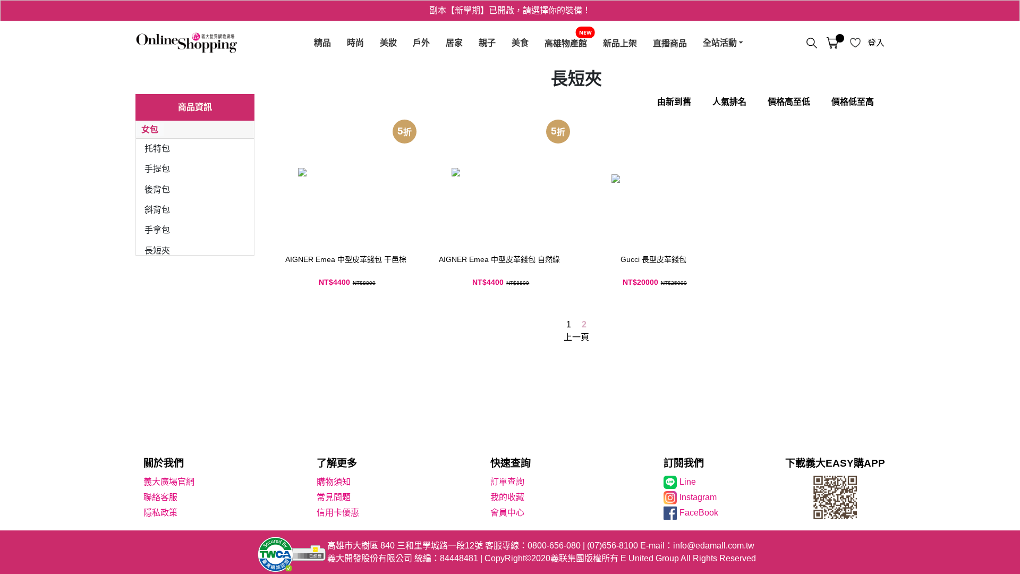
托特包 (157, 148)
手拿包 (157, 229)
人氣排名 (729, 101)
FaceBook (698, 512)
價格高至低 (789, 101)
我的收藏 (507, 497)
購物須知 (334, 481)
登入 (876, 42)
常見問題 (334, 497)
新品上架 (620, 43)
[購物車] (832, 43)
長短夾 (157, 250)
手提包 (157, 168)
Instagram (698, 497)
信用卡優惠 (338, 512)
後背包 (157, 189)
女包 (149, 129)
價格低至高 (852, 101)
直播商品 (670, 43)
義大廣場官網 (168, 481)
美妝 (388, 42)
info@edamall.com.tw (713, 545)
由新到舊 (674, 101)
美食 (520, 42)
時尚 (355, 42)
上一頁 (576, 337)
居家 (454, 42)
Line (687, 481)
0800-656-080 (554, 545)
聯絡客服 (160, 497)
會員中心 (507, 512)
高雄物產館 (566, 43)
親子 (487, 42)
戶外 (421, 42)
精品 (322, 42)
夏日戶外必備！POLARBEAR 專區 (510, 17)
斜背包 (157, 209)
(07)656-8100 (612, 545)
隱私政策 (160, 512)
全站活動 (720, 42)
